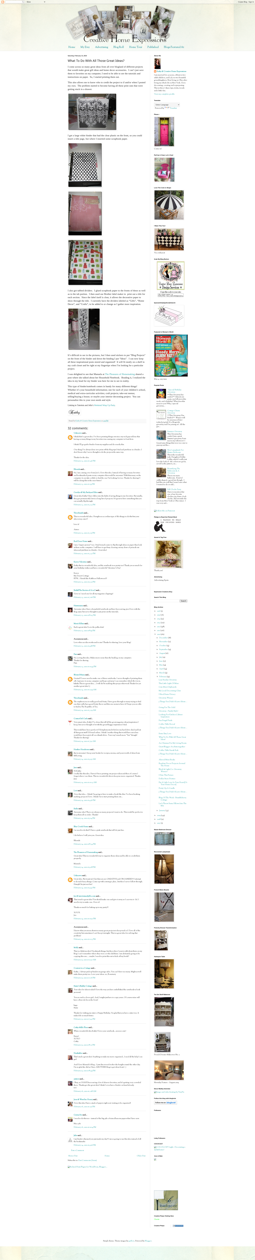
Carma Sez (78, 1115)
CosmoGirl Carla (81, 718)
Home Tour (135, 47)
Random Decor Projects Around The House (172, 764)
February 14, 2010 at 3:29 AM (85, 710)
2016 (159, 611)
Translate (173, 108)
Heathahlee (78, 1053)
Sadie (76, 808)
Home (71, 47)
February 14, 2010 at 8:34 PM (85, 844)
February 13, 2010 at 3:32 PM (84, 553)
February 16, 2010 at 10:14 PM (85, 1127)
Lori (75, 790)
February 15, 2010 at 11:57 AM (85, 960)
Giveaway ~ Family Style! (168, 711)
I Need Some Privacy (167, 694)
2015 (158, 615)
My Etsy (85, 47)
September (163, 649)
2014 (159, 619)
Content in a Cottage (82, 968)
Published (153, 47)
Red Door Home (81, 541)
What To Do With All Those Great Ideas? (172, 738)
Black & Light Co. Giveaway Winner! (170, 770)
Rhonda (77, 469)
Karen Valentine (80, 562)
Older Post (141, 1156)
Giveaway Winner (166, 698)
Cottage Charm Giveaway (173, 411)
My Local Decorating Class (170, 691)
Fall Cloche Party (174, 489)
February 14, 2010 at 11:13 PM (85, 939)
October (163, 645)
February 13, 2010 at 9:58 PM (84, 646)
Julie (75, 1135)
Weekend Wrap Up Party (104, 405)
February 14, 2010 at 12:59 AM (85, 689)
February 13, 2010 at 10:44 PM (85, 666)
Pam (75, 654)
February (163, 676)
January (162, 810)
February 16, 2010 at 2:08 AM (85, 1091)
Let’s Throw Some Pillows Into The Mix (172, 804)
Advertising (101, 47)
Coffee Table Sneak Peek (168, 750)
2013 (159, 622)
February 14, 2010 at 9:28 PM (85, 867)
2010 (159, 634)
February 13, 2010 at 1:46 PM (84, 461)
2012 (159, 626)
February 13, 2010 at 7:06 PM (85, 597)
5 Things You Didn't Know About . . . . (173, 702)
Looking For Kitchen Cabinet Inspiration (170, 715)
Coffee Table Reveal (167, 724)
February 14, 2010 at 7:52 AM (85, 741)
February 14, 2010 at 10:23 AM (85, 782)
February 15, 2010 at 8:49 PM (84, 1070)
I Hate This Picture (166, 775)
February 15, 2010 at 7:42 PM (84, 1019)
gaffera (131, 1241)
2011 (158, 630)
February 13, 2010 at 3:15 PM (84, 533)
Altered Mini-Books (167, 759)
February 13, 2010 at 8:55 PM (84, 630)
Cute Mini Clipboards (167, 687)
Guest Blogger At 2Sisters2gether (172, 746)
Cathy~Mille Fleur (81, 1027)
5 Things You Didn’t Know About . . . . (173, 755)
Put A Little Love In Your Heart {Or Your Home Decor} (173, 783)
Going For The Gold (167, 707)
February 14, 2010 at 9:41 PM (84, 888)
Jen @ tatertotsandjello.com (84, 896)
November (163, 641)
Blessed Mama (79, 675)
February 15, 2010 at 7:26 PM (84, 978)
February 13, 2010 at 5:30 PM (84, 582)
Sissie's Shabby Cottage (83, 986)
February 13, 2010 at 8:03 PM (85, 615)
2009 (159, 815)
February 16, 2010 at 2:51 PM (84, 1106)
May (161, 665)
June (161, 661)
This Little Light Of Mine (169, 683)
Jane (75, 767)
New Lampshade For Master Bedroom (175, 451)
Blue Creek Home (81, 826)
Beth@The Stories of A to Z (84, 590)
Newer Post (72, 1156)
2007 (159, 823)
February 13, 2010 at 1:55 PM (84, 484)
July (161, 657)
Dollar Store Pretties (167, 778)
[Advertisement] (166, 1175)
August (162, 653)
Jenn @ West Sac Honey (83, 1099)
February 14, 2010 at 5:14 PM (84, 818)
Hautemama (78, 605)
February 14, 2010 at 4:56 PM (84, 800)
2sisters (76, 1079)
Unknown (78, 433)
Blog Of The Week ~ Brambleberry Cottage (172, 798)
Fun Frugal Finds (165, 720)
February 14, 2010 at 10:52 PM (85, 918)
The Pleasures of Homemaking (120, 374)
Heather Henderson (82, 749)
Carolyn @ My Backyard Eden (86, 492)
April (161, 669)
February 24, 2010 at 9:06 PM (85, 1145)
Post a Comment (77, 1150)
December (163, 638)
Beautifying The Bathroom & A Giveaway (173, 471)
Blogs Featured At (174, 47)
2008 (159, 819)
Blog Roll (118, 47)
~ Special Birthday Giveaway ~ (174, 391)
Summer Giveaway (174, 431)
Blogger (148, 1241)
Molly (76, 947)
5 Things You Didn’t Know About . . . (173, 793)
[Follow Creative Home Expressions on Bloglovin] (165, 1104)
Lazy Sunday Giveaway (168, 680)
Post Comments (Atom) (87, 1160)
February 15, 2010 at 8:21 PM (84, 1045)
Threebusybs (79, 513)
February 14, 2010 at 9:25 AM (85, 759)
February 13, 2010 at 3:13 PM (84, 504)
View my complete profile (164, 94)
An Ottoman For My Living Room (172, 743)
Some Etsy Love (165, 733)
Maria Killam (79, 623)
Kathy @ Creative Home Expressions (171, 71)
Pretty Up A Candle (167, 788)
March (162, 673)
